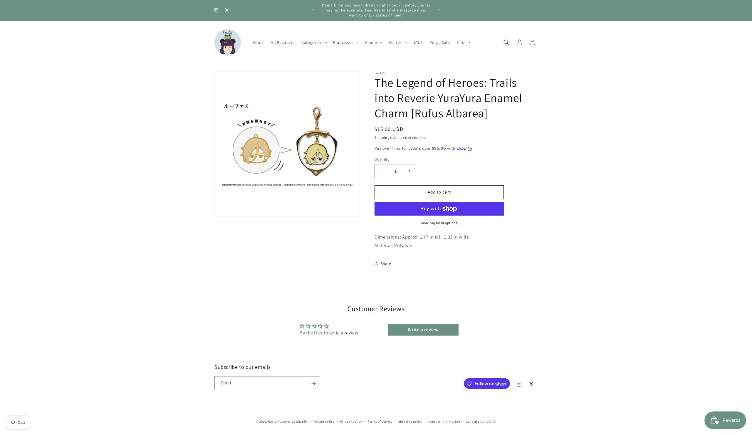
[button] (314, 42)
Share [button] (385, 263)
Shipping (382, 137)
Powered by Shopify (293, 421)
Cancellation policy (481, 421)
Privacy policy (351, 421)
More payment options (439, 223)
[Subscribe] (313, 383)
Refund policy (324, 421)
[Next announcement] (438, 10)
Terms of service (380, 421)
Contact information (444, 421)
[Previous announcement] (313, 10)
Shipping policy (410, 421)
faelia (272, 421)
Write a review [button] (423, 329)
